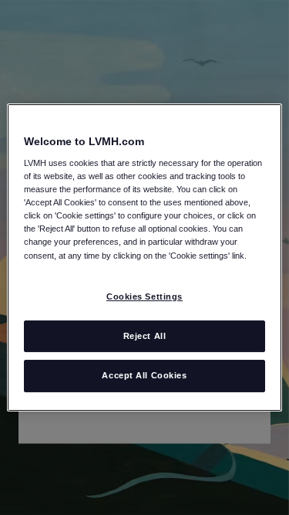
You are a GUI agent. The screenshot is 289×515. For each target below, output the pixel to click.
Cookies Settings (144, 296)
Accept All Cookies (144, 376)
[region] (144, 257)
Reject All (144, 336)
